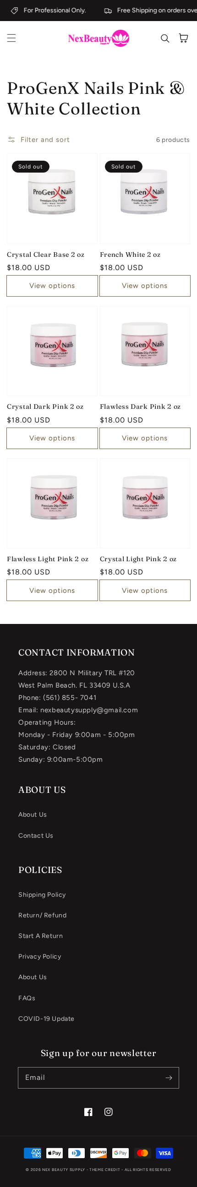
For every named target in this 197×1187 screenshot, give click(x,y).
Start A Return (40, 936)
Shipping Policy (42, 895)
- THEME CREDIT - (106, 1169)
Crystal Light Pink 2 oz (138, 559)
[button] (11, 38)
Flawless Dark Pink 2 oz (140, 406)
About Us (32, 814)
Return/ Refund (42, 915)
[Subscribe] (169, 1078)
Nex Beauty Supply (63, 1169)
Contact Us (36, 836)
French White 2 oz (130, 254)
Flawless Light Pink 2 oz (47, 559)
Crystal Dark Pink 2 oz (45, 406)
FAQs (26, 998)
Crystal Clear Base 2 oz (46, 254)
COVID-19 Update (46, 1019)
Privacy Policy (39, 956)
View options (52, 286)
